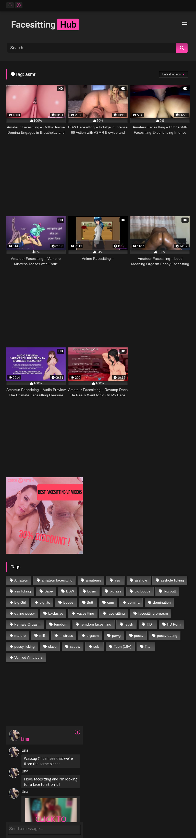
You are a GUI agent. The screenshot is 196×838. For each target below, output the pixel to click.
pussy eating (167, 635)
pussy (138, 635)
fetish (129, 624)
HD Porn (174, 624)
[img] (77, 732)
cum (110, 602)
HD (149, 624)
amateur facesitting (57, 580)
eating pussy (24, 613)
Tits (147, 646)
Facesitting (85, 613)
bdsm (91, 591)
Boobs (68, 602)
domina (134, 602)
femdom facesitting (96, 624)
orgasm (93, 635)
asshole (141, 580)
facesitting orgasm (153, 613)
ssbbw (75, 646)
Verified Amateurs (28, 657)
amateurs (93, 580)
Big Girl (20, 602)
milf (42, 635)
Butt (90, 602)
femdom (60, 624)
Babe (48, 591)
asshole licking (172, 580)
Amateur (21, 580)
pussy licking (24, 646)
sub (96, 646)
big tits (45, 602)
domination (162, 602)
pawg (116, 635)
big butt (170, 591)
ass (117, 580)
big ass (115, 591)
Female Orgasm (27, 624)
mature (20, 635)
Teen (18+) (122, 646)
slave (52, 646)
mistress (66, 635)
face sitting (116, 613)
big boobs (142, 591)
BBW (70, 591)
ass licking (22, 591)
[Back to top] (180, 823)
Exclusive (55, 613)
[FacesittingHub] (98, 25)
